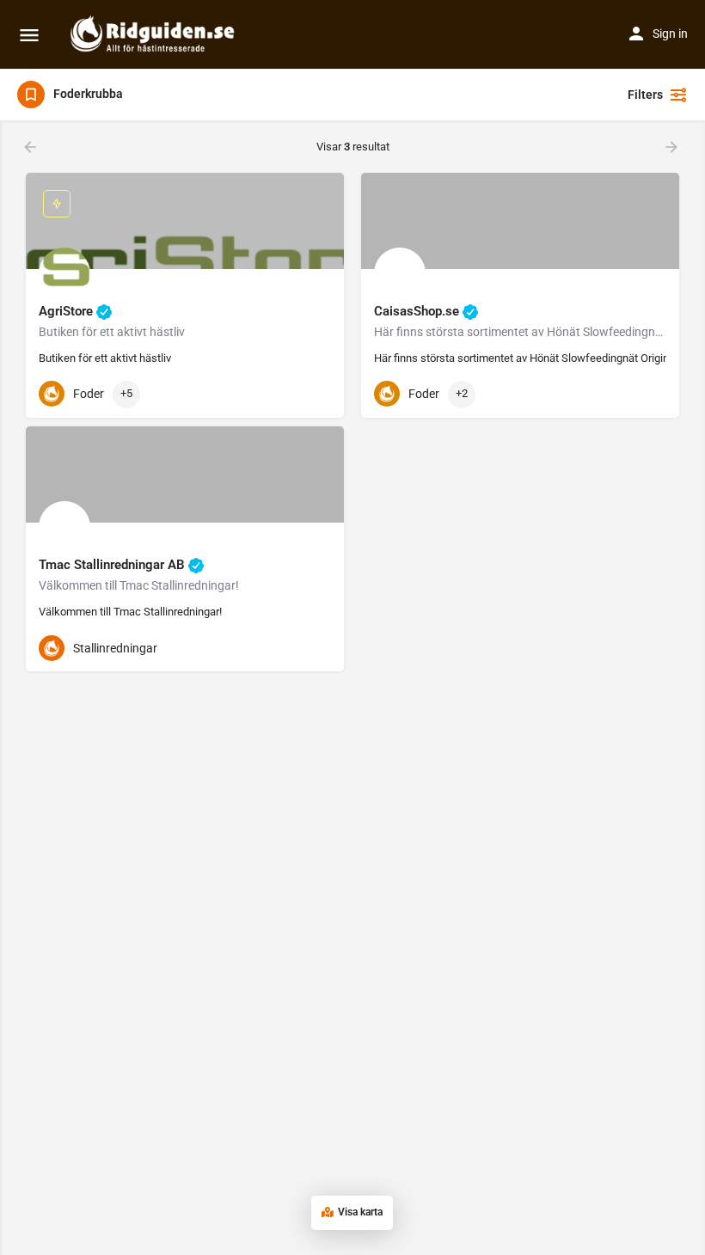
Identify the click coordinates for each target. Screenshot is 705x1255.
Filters (645, 94)
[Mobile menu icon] (29, 35)
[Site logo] (154, 34)
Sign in (670, 33)
